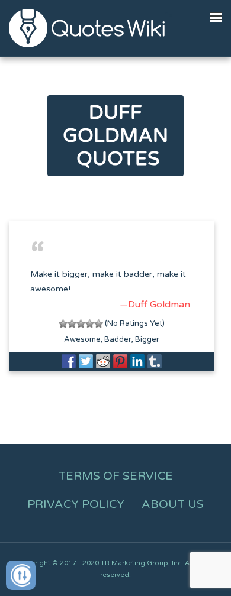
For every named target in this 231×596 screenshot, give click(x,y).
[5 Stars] (98, 323)
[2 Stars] (72, 323)
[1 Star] (63, 323)
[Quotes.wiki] (87, 28)
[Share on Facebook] (69, 361)
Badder (117, 339)
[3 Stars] (80, 323)
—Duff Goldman (155, 304)
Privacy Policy (75, 504)
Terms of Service (115, 476)
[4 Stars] (89, 323)
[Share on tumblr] (154, 361)
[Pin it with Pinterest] (120, 361)
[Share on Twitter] (86, 361)
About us (173, 504)
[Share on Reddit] (103, 361)
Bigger (147, 339)
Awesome (82, 339)
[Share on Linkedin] (137, 361)
